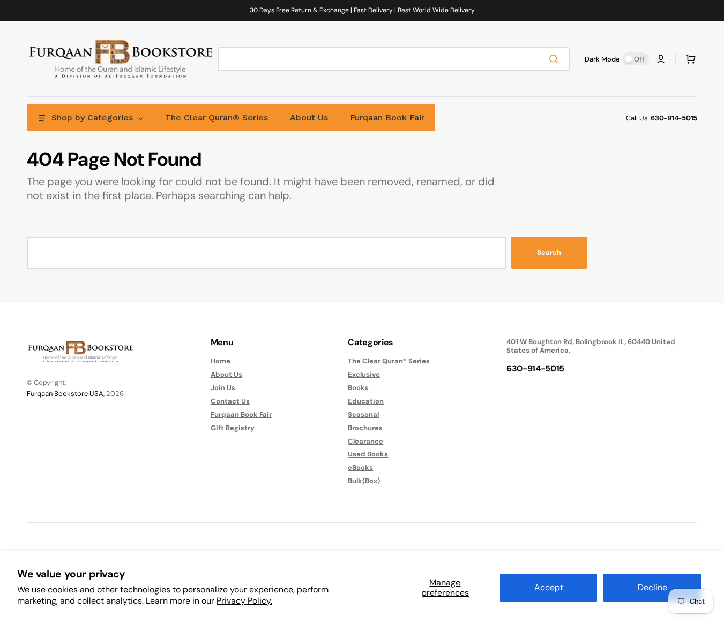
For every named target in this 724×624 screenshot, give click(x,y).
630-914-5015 (674, 118)
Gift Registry (233, 427)
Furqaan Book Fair (241, 414)
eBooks (360, 467)
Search (549, 252)
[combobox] (394, 59)
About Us (226, 374)
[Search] (556, 59)
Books (358, 387)
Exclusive (364, 374)
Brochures (365, 427)
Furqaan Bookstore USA (65, 393)
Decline (652, 587)
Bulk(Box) (364, 480)
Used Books (368, 454)
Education (366, 401)
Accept (548, 587)
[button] (661, 59)
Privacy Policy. (244, 600)
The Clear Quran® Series (389, 361)
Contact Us (230, 401)
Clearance (365, 441)
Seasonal (363, 414)
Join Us (223, 387)
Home (220, 361)
